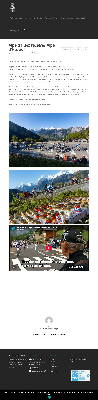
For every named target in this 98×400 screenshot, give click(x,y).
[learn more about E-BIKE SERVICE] (80, 382)
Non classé (38, 53)
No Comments (68, 49)
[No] (96, 395)
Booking (13, 30)
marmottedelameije (15, 53)
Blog (20, 30)
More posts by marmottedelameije (49, 334)
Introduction (37, 18)
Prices (53, 362)
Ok (49, 397)
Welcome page (16, 18)
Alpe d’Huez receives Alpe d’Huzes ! (78, 360)
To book (27, 18)
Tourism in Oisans (66, 18)
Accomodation (51, 18)
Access (53, 369)
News (52, 359)
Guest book (80, 18)
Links (52, 364)
